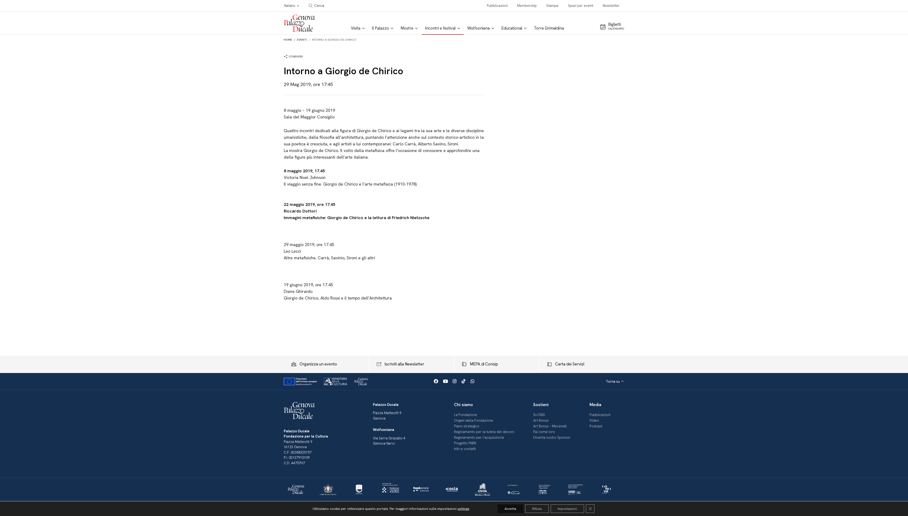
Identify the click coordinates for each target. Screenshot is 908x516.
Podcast (595, 426)
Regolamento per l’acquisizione (479, 437)
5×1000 (539, 414)
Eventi (302, 40)
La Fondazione (465, 414)
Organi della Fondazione (473, 420)
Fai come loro (544, 431)
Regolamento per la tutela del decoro (484, 431)
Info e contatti (465, 449)
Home (288, 40)
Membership (527, 5)
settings (463, 509)
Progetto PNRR (465, 443)
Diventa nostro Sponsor (552, 437)
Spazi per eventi (580, 5)
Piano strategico (466, 426)
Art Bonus (541, 420)
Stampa (552, 5)
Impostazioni (567, 509)
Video (594, 420)
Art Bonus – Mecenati (550, 426)
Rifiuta (537, 509)
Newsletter (611, 5)
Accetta (510, 509)
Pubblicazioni (497, 5)
